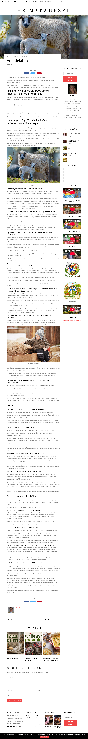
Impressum (37, 722)
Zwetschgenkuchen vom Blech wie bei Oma (73, 141)
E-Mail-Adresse (40, 690)
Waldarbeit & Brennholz (68, 181)
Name (10, 690)
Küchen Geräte (67, 175)
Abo (60, 1)
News (55, 1)
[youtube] (2, 1)
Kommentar (11, 677)
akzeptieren (44, 736)
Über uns (72, 122)
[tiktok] (12, 1)
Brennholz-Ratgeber (72, 153)
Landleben (48, 1)
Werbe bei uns (38, 717)
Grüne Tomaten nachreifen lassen (74, 147)
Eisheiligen (11, 620)
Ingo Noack (10, 56)
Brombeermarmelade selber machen (74, 134)
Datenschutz (37, 724)
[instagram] (9, 1)
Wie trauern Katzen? (13, 658)
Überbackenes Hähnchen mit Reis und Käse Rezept (50, 659)
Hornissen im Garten (72, 159)
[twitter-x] (15, 1)
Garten (41, 1)
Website (10, 695)
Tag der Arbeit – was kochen (50, 620)
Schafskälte (17, 60)
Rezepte (34, 1)
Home (28, 1)
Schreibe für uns (38, 720)
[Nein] (86, 736)
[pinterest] (5, 1)
